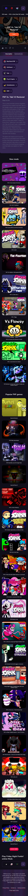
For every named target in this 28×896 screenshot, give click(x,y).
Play (14, 34)
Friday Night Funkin (14, 890)
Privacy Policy (6, 888)
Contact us (13, 888)
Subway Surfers (21, 888)
